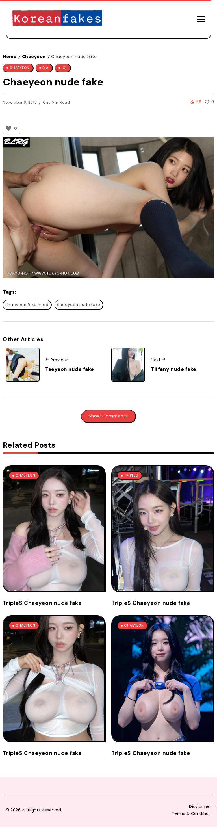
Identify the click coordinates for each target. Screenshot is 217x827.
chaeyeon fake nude (27, 304)
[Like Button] (8, 128)
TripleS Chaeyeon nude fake (42, 603)
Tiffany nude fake (173, 369)
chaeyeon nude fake (78, 304)
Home (9, 56)
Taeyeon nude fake (69, 369)
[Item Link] (53, 528)
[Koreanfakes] (57, 19)
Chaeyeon (34, 56)
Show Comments (108, 416)
